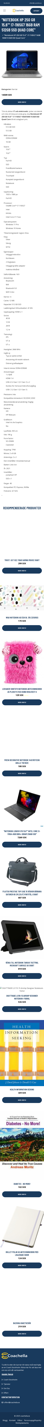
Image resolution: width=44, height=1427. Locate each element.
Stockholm (7, 3)
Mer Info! (22, 102)
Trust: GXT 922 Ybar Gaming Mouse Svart (22, 560)
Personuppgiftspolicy (32, 1420)
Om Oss (7, 1388)
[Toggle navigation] (4, 11)
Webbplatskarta (22, 1423)
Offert (36, 11)
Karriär (15, 89)
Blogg (5, 1420)
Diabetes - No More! (22, 1183)
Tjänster (7, 1384)
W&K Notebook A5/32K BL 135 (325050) (22, 617)
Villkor (19, 1420)
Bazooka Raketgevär (22, 1323)
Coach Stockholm (10, 1379)
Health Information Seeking (22, 1089)
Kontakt (12, 1420)
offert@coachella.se (35, 3)
